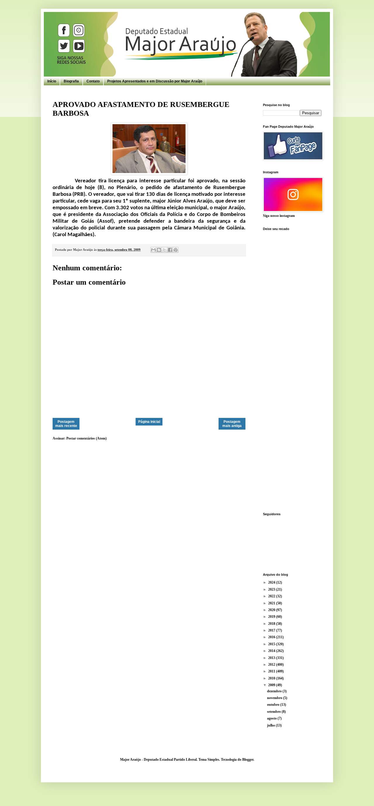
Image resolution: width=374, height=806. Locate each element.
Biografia (71, 81)
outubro (273, 705)
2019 (272, 617)
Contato (93, 81)
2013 (272, 658)
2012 (272, 665)
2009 (272, 685)
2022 (272, 596)
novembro (275, 698)
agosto (272, 718)
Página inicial (149, 422)
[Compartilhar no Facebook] (170, 250)
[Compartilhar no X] (164, 250)
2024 (272, 582)
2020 (272, 610)
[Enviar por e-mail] (153, 250)
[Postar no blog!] (159, 250)
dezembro (275, 691)
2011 (272, 671)
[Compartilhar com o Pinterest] (176, 250)
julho (271, 725)
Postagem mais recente (66, 424)
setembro (274, 712)
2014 (272, 651)
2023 (272, 589)
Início (51, 81)
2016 (272, 637)
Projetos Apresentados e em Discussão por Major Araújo (154, 81)
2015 (272, 644)
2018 (272, 624)
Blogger (247, 759)
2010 (272, 678)
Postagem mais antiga (232, 424)
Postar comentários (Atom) (86, 438)
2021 (272, 603)
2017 (272, 630)
